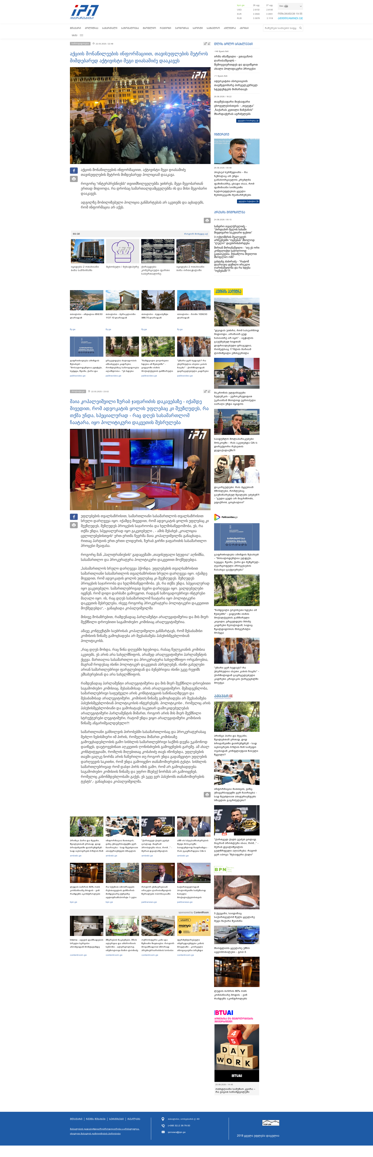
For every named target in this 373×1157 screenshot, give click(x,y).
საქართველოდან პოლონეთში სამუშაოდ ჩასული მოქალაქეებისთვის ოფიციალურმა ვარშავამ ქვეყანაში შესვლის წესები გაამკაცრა (193, 897)
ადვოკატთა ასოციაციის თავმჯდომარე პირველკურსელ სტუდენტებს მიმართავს (236, 85)
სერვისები (116, 1125)
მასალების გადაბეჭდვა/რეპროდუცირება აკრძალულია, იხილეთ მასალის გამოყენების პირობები (104, 1137)
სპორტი (198, 28)
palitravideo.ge (77, 375)
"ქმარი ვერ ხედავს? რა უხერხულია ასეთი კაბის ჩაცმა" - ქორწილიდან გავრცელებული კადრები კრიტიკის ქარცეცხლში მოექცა (193, 369)
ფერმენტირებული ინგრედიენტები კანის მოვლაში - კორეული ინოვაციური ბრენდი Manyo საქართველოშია (191, 946)
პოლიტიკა (91, 28)
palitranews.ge (149, 902)
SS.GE (76, 233)
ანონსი (244, 28)
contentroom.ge (78, 955)
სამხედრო (213, 28)
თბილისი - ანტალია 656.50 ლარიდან (86, 316)
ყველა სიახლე (247, 120)
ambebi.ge (75, 855)
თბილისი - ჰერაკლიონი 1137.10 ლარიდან (121, 316)
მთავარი (75, 28)
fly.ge (72, 329)
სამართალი (109, 28)
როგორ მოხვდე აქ (196, 233)
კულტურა (230, 28)
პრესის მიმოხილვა (229, 212)
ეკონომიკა (182, 28)
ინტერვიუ (221, 134)
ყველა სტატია (247, 201)
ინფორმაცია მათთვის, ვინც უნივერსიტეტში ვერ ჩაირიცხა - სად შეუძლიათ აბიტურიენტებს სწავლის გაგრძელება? (122, 847)
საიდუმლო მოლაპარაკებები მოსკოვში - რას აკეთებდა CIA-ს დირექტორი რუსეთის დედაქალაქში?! (235, 444)
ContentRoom (201, 912)
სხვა (74, 35)
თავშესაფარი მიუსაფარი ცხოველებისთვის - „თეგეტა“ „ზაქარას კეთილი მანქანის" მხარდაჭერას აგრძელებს (234, 107)
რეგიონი (165, 28)
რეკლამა (133, 1125)
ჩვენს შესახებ (95, 1125)
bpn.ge (240, 5)
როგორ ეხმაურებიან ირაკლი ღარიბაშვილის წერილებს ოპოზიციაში (156, 890)
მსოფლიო (149, 28)
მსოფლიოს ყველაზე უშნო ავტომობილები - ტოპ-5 (232, 950)
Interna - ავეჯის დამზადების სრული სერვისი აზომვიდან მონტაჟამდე (86, 943)
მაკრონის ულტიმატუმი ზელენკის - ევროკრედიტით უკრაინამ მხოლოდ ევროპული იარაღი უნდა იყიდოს (235, 398)
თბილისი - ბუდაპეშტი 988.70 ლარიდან (154, 316)
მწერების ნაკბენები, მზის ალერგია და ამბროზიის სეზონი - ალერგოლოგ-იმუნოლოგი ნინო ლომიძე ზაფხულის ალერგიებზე (122, 946)
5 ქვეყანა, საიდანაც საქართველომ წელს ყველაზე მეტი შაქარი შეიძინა (234, 917)
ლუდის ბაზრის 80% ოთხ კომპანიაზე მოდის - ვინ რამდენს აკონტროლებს (85, 890)
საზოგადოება (130, 28)
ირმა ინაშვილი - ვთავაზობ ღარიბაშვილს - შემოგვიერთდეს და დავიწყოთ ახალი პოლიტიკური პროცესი (236, 62)
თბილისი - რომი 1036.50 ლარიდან (192, 316)
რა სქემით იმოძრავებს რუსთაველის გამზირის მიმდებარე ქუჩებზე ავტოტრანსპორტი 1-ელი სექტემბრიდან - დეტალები (122, 894)
